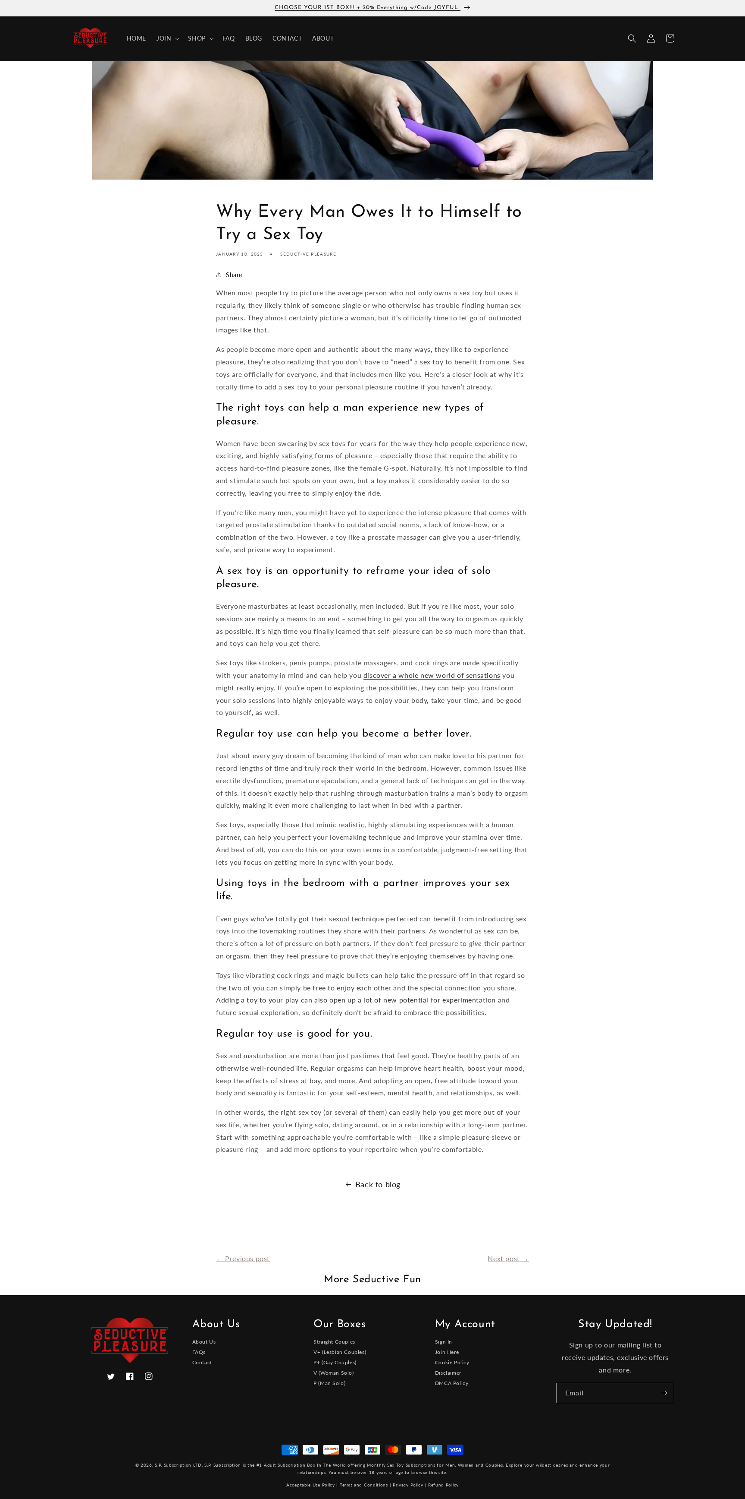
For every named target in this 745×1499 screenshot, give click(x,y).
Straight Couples (334, 1342)
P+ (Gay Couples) (335, 1362)
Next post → (508, 1258)
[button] (167, 38)
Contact (202, 1362)
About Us (204, 1342)
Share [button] (234, 274)
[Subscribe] (664, 1393)
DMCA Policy (452, 1383)
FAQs (199, 1352)
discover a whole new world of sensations (432, 675)
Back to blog (378, 1184)
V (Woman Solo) (333, 1372)
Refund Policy (443, 1484)
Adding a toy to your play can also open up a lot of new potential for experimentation (356, 1000)
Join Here (447, 1352)
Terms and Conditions (364, 1484)
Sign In (443, 1342)
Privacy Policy (408, 1484)
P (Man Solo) (329, 1383)
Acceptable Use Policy (310, 1484)
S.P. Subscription (222, 1464)
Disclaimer (448, 1372)
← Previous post (243, 1258)
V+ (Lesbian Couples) (339, 1352)
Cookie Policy (452, 1362)
